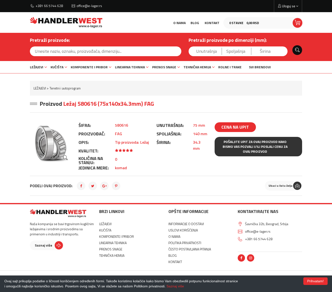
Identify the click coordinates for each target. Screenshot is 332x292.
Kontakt (212, 22)
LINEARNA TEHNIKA (130, 67)
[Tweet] (92, 186)
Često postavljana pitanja (189, 249)
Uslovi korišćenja (183, 230)
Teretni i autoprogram (65, 88)
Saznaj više (43, 245)
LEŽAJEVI (36, 67)
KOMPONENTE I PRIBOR (89, 67)
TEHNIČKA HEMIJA (197, 67)
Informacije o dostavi (186, 223)
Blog (195, 22)
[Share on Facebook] (81, 186)
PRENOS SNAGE (164, 67)
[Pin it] (116, 186)
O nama (179, 22)
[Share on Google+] (104, 186)
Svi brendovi (260, 67)
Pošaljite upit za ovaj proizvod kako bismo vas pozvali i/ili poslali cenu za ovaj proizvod (255, 146)
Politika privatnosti (184, 242)
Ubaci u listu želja (280, 185)
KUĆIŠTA (57, 67)
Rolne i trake (230, 67)
